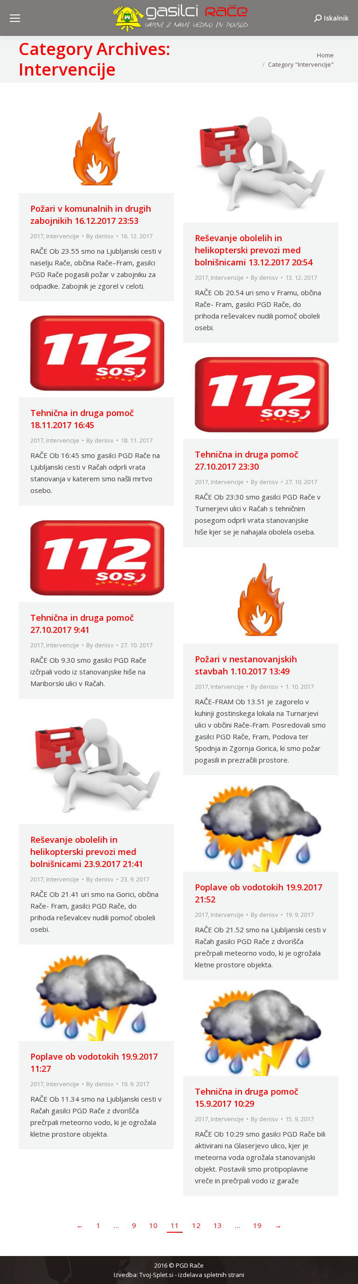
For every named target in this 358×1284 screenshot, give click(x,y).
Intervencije (62, 236)
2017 (36, 236)
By (100, 236)
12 (196, 1225)
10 (153, 1225)
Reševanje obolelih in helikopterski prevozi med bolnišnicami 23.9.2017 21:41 (86, 851)
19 (257, 1225)
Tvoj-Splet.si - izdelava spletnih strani (191, 1274)
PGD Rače (190, 1265)
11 (175, 1225)
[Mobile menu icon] (15, 18)
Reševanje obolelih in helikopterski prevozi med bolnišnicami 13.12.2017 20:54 (253, 250)
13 (217, 1225)
